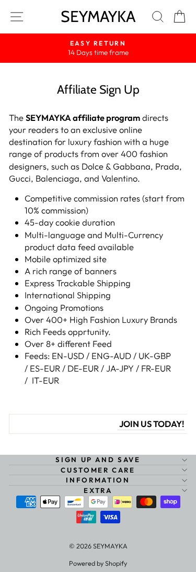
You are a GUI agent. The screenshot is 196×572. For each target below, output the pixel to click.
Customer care (98, 470)
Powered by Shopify (98, 563)
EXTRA (98, 490)
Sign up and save (97, 459)
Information (98, 480)
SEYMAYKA (98, 16)
